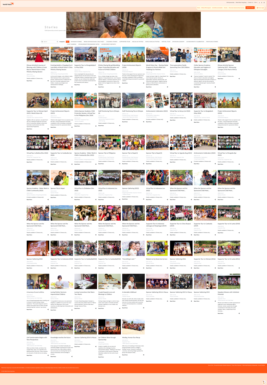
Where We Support (206, 7)
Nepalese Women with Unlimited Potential (228, 293)
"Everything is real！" (129, 259)
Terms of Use (210, 365)
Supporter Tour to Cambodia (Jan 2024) (61, 154)
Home (198, 7)
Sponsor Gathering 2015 (202, 292)
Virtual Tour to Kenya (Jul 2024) (180, 111)
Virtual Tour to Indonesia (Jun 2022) (107, 189)
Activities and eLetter (217, 7)
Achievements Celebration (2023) (204, 153)
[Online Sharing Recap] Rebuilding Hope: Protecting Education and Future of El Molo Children (109, 67)
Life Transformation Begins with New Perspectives (37, 338)
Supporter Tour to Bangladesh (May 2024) (203, 112)
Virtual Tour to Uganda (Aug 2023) (181, 153)
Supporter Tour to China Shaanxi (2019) (180, 225)
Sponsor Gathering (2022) (130, 188)
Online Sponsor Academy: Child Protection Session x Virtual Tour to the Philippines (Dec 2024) (84, 113)
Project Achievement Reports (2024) (227, 112)
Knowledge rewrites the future (61, 337)
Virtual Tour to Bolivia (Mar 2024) (37, 153)
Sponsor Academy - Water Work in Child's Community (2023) (38, 189)
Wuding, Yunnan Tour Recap (131, 337)
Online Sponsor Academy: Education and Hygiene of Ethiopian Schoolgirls (202, 67)
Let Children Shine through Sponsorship (107, 338)
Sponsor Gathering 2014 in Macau (85, 337)
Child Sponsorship (230, 2)
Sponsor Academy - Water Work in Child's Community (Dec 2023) (85, 154)
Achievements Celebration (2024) (157, 111)
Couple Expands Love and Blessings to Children (106, 293)
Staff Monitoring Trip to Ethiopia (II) (108, 112)
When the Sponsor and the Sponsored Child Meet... (178, 189)
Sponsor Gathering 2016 (178, 259)
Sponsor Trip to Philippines (106, 153)
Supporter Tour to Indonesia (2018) (62, 259)
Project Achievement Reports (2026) (131, 66)
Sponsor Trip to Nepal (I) (130, 153)
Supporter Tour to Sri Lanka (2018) (229, 223)
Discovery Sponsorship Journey (236, 7)
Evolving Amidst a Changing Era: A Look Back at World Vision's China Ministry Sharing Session (61, 67)
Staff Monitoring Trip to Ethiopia (132, 111)
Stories (225, 7)
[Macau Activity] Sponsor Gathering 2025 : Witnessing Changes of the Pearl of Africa (227, 67)
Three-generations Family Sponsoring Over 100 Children (180, 66)
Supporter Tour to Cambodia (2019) (203, 225)
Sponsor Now (250, 7)
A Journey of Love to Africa (35, 292)
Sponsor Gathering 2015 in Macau (181, 292)
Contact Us (250, 2)
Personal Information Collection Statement (222, 365)
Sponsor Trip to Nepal (57, 188)
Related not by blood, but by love (156, 259)
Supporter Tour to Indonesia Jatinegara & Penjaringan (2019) (156, 225)
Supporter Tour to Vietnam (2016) (204, 259)
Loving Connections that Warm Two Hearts (84, 293)
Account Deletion (261, 365)
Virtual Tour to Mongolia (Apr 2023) (227, 154)
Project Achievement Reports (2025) (60, 112)
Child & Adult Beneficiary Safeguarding (249, 365)
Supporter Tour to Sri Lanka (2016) (229, 259)
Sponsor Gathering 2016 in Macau (157, 292)
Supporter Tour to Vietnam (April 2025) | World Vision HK (37, 112)
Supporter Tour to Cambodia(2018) (85, 259)
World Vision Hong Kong (241, 2)
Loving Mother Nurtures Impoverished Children (58, 293)
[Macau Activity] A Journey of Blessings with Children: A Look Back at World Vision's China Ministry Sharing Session (37, 69)
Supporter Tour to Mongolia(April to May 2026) (85, 66)
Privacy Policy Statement (236, 365)
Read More (29, 80)
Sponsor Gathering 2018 (34, 259)
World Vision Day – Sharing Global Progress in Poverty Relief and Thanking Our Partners (157, 67)
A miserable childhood (129, 292)
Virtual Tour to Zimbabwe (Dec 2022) (84, 189)
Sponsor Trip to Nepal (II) (154, 153)
